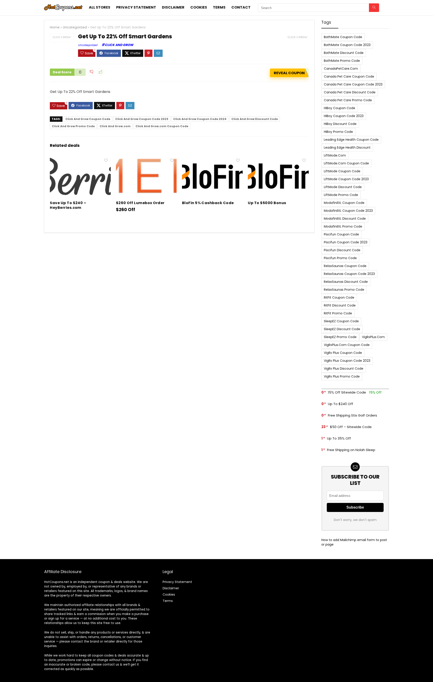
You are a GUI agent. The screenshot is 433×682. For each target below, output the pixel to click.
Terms (219, 7)
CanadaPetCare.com (341, 68)
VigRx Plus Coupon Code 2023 (347, 360)
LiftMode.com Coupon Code (346, 163)
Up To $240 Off (340, 403)
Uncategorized (75, 27)
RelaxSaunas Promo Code (344, 289)
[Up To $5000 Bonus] (278, 159)
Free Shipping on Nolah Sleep (351, 449)
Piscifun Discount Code (342, 250)
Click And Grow (119, 45)
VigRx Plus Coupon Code (343, 352)
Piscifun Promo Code (340, 258)
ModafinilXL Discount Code (345, 218)
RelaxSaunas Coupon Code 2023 (349, 274)
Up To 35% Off (339, 438)
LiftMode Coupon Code (342, 171)
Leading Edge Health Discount (347, 147)
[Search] (374, 7)
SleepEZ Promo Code (340, 337)
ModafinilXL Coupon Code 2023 (348, 210)
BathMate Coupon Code (343, 37)
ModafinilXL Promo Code (343, 226)
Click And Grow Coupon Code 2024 (199, 119)
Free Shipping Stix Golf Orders (352, 415)
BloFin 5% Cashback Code (208, 202)
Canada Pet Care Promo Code (348, 100)
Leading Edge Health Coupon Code (351, 139)
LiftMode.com (335, 155)
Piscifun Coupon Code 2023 (345, 242)
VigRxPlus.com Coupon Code (347, 345)
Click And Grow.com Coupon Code (162, 126)
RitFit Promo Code (338, 313)
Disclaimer (173, 7)
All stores (99, 7)
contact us (111, 664)
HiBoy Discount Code (340, 124)
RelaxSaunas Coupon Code (345, 266)
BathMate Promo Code (342, 60)
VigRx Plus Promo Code (342, 376)
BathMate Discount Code (344, 53)
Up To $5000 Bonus (267, 202)
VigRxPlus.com (373, 337)
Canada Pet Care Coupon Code (349, 76)
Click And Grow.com (115, 126)
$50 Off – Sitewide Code (351, 426)
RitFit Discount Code (340, 305)
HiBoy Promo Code (338, 131)
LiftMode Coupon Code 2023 (346, 179)
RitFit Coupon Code (339, 297)
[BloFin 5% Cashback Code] (212, 159)
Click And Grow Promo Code (73, 126)
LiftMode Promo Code (341, 195)
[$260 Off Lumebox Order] (146, 159)
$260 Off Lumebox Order (140, 202)
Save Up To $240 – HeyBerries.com (68, 205)
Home (55, 27)
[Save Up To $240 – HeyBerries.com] (80, 159)
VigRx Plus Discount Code (343, 368)
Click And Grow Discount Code (254, 119)
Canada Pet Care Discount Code (349, 92)
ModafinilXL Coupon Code (344, 202)
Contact (241, 7)
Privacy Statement (136, 7)
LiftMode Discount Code (343, 187)
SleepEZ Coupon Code (341, 321)
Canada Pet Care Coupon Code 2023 (353, 84)
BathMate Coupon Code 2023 (347, 45)
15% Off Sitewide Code (347, 392)
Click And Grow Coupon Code (87, 119)
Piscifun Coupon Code (341, 234)
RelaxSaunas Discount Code (346, 281)
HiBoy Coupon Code (339, 108)
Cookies (198, 7)
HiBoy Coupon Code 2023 (344, 116)
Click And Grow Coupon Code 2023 (141, 119)
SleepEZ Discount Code (342, 329)
